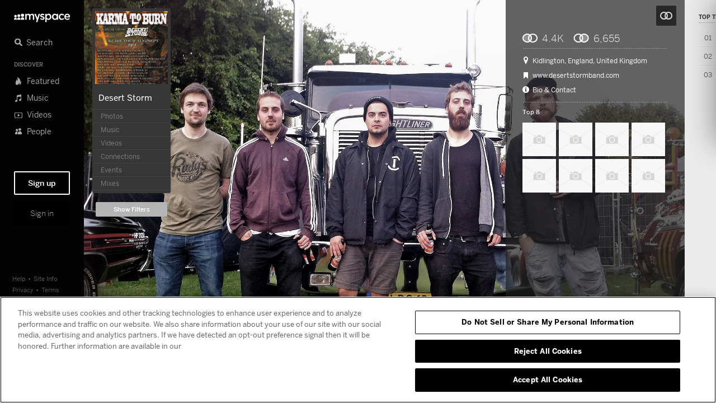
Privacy (23, 289)
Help (19, 278)
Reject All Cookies (548, 351)
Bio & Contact (554, 90)
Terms (50, 289)
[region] (358, 350)
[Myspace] (42, 15)
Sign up (42, 183)
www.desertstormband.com (576, 75)
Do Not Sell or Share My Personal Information (547, 322)
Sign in (42, 213)
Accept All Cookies (547, 379)
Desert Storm (125, 97)
